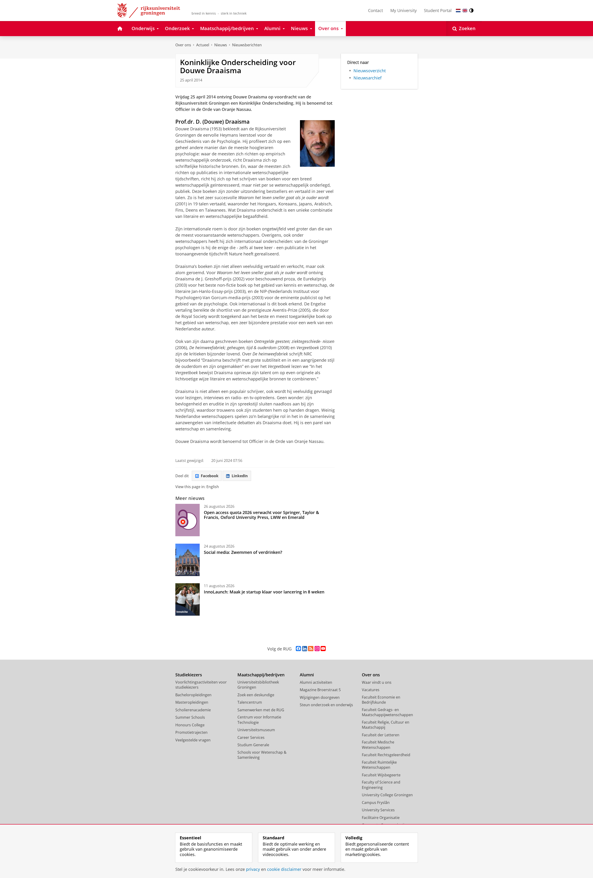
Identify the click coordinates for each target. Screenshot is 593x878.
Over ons (183, 44)
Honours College (190, 724)
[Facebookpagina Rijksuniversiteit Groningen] (298, 649)
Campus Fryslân (376, 802)
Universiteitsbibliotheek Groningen (258, 685)
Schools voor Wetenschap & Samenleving (262, 755)
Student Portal (438, 10)
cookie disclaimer (284, 869)
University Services (378, 809)
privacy (253, 869)
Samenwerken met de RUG (260, 709)
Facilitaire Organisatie (381, 817)
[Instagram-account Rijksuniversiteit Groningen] (317, 649)
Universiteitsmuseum (256, 729)
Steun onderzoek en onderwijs (326, 704)
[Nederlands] (458, 10)
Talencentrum (249, 702)
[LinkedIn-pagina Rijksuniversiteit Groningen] (304, 649)
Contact (375, 10)
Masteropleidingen (191, 702)
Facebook (209, 475)
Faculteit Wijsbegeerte (381, 775)
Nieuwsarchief (367, 78)
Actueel (202, 44)
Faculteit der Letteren (380, 734)
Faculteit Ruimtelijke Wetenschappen (379, 765)
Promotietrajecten (191, 732)
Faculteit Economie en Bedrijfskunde (381, 700)
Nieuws (220, 44)
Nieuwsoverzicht (369, 70)
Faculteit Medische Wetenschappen (378, 745)
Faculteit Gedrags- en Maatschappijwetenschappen (387, 712)
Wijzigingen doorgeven (320, 697)
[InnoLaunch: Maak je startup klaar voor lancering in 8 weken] (187, 599)
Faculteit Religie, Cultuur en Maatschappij (385, 725)
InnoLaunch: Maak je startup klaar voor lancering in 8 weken (264, 592)
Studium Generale (253, 744)
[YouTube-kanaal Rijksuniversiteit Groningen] (323, 649)
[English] (465, 10)
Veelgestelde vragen (193, 740)
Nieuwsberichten (247, 44)
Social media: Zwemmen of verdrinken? (243, 552)
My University (403, 10)
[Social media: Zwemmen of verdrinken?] (187, 560)
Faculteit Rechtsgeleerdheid (386, 754)
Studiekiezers (188, 674)
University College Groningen (387, 794)
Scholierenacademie (193, 709)
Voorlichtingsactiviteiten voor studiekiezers (201, 685)
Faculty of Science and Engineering (381, 785)
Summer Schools (190, 717)
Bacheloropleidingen (193, 694)
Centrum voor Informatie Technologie (259, 720)
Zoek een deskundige (255, 694)
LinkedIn (240, 475)
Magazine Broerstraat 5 (320, 689)
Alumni (307, 674)
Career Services (251, 737)
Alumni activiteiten (316, 682)
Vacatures (370, 689)
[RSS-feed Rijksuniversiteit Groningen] (310, 649)
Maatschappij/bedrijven (260, 674)
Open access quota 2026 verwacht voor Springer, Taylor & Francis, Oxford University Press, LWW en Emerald (261, 515)
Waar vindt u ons (376, 682)
